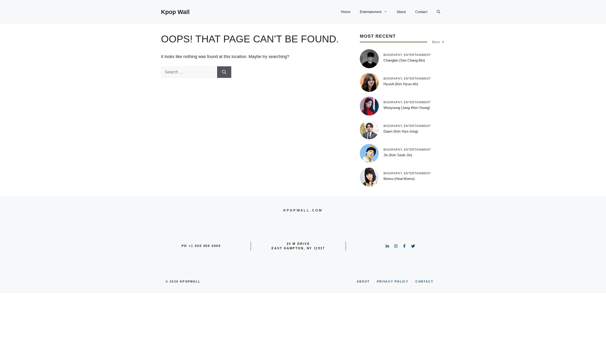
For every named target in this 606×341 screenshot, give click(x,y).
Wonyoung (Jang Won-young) (406, 108)
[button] (438, 12)
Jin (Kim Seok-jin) (397, 155)
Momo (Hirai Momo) (399, 179)
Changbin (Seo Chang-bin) (404, 60)
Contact (421, 12)
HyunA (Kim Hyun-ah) (400, 84)
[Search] (224, 72)
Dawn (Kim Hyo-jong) (400, 131)
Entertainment (370, 12)
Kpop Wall (175, 12)
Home (345, 12)
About (401, 12)
